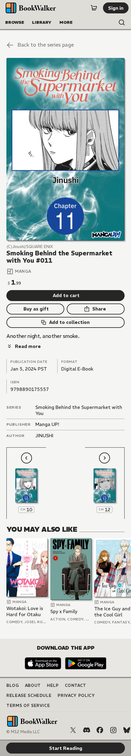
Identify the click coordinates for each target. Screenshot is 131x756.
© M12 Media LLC (23, 732)
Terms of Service (28, 706)
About (33, 685)
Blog (12, 685)
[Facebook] (100, 730)
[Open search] (122, 22)
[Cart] (94, 8)
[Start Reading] (65, 149)
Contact (76, 685)
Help (53, 685)
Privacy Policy (76, 695)
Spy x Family (63, 611)
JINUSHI (44, 435)
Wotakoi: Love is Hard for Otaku (24, 611)
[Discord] (86, 730)
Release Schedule (28, 695)
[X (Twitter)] (73, 730)
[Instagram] (113, 730)
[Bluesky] (126, 730)
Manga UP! (47, 424)
